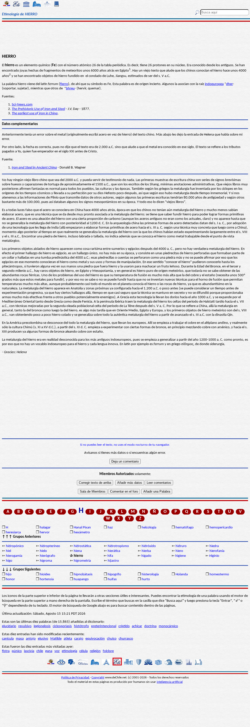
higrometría (82, 561)
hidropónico (15, 546)
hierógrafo (47, 556)
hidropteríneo (50, 546)
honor (10, 579)
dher (229, 84)
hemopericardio (221, 527)
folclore (108, 651)
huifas (112, 579)
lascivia (29, 651)
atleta (68, 639)
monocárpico (168, 626)
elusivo (43, 639)
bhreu (70, 88)
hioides (45, 574)
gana (48, 651)
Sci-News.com (22, 104)
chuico (111, 639)
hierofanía (216, 551)
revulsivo (24, 626)
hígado (146, 556)
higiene (180, 556)
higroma (46, 561)
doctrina (150, 626)
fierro (64, 84)
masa (20, 639)
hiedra (214, 546)
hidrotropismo (118, 546)
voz (57, 651)
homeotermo (219, 574)
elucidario (9, 626)
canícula (8, 639)
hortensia (47, 579)
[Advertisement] (125, 37)
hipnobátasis (83, 574)
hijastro (113, 561)
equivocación (95, 639)
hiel (8, 551)
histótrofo (81, 626)
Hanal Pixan (82, 527)
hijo (8, 574)
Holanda (182, 574)
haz (110, 527)
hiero (179, 551)
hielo (43, 551)
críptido (124, 626)
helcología (149, 527)
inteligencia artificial (170, 682)
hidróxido (149, 546)
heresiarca (13, 532)
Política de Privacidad (75, 677)
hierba (146, 551)
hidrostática (82, 546)
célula (83, 651)
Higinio (214, 556)
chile (39, 651)
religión (95, 651)
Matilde (56, 639)
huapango (81, 579)
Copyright (98, 677)
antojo (31, 639)
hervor (45, 532)
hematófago (185, 527)
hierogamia (14, 556)
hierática (114, 551)
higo (9, 561)
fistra (6, 651)
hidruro (181, 546)
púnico (17, 651)
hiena (78, 551)
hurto (146, 579)
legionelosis (42, 626)
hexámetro (82, 532)
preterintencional (103, 626)
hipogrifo (114, 574)
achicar (137, 626)
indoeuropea (214, 84)
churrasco (126, 639)
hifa (110, 556)
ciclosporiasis (62, 626)
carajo (78, 639)
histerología (150, 574)
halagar (45, 527)
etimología (69, 651)
